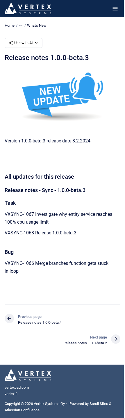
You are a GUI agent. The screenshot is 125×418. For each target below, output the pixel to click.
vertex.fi (11, 394)
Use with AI (23, 43)
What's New (37, 25)
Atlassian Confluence (22, 410)
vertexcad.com (17, 387)
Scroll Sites (99, 403)
